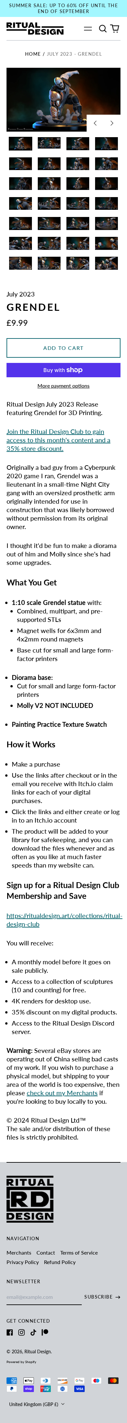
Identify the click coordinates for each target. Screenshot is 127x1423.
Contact (45, 1252)
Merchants (19, 1252)
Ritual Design (37, 1351)
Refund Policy (60, 1262)
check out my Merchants (62, 1093)
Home (33, 54)
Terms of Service (79, 1252)
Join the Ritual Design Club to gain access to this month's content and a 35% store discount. (58, 439)
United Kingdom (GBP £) (34, 1404)
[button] (103, 29)
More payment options (63, 385)
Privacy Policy (23, 1262)
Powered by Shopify (21, 1362)
